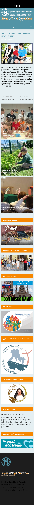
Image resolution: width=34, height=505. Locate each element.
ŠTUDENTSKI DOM (21, 2)
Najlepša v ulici (26, 99)
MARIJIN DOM (11, 2)
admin (3, 39)
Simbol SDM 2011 (7, 99)
